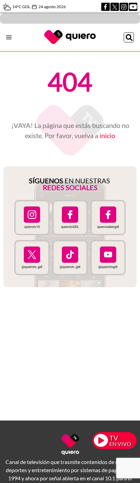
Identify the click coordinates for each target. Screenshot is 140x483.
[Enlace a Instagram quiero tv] (32, 217)
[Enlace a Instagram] (124, 7)
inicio (107, 135)
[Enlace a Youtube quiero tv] (108, 257)
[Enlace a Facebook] (105, 7)
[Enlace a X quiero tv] (32, 257)
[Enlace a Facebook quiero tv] (70, 217)
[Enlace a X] (114, 7)
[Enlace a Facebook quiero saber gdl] (108, 217)
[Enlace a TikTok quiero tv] (70, 257)
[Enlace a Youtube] (133, 7)
